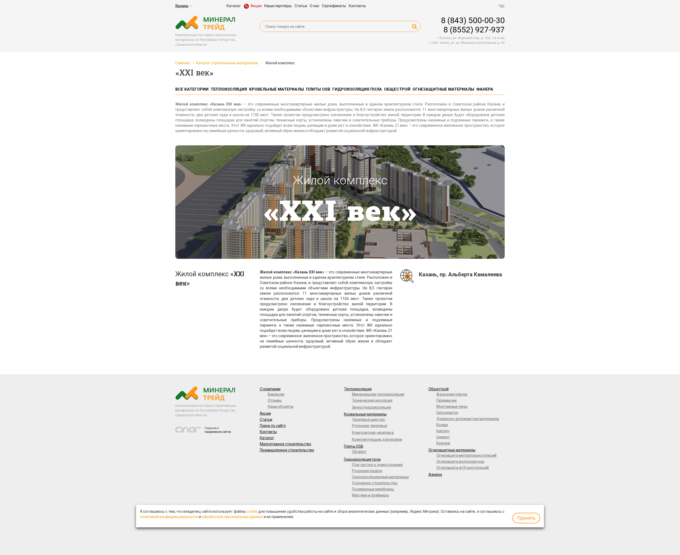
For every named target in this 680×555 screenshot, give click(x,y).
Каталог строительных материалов (227, 63)
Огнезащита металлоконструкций (466, 455)
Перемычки (446, 400)
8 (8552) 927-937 (474, 29)
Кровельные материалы (365, 414)
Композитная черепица (373, 432)
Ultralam (359, 452)
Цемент (443, 437)
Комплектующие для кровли (377, 439)
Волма (442, 425)
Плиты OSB (353, 446)
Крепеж (443, 443)
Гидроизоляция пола (362, 459)
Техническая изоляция (372, 400)
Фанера (435, 474)
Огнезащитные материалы (451, 450)
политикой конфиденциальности (169, 517)
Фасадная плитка (451, 394)
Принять (526, 518)
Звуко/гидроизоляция (371, 407)
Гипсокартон (447, 412)
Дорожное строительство (375, 483)
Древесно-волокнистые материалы (467, 419)
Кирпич (442, 431)
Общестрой (438, 389)
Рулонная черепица (369, 425)
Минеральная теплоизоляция (378, 394)
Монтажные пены (452, 406)
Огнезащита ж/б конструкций (462, 467)
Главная (182, 63)
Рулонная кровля (367, 471)
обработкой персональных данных (232, 517)
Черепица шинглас (368, 419)
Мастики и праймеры (370, 495)
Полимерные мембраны (373, 489)
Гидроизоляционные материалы (380, 477)
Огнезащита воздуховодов (460, 461)
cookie (251, 511)
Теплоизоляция (358, 389)
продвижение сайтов (218, 431)
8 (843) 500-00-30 (473, 20)
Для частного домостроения (377, 465)
